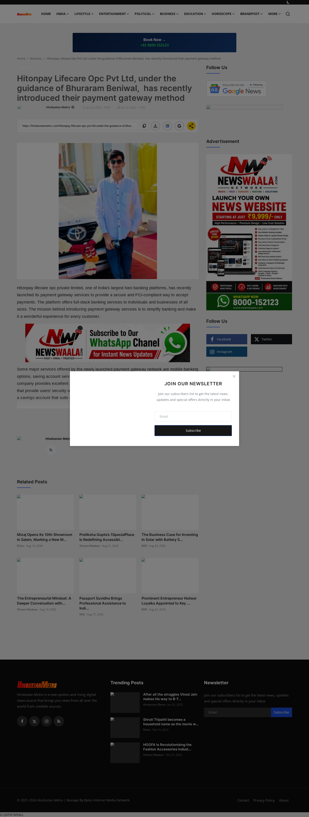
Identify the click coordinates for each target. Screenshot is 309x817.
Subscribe (193, 430)
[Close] (234, 376)
